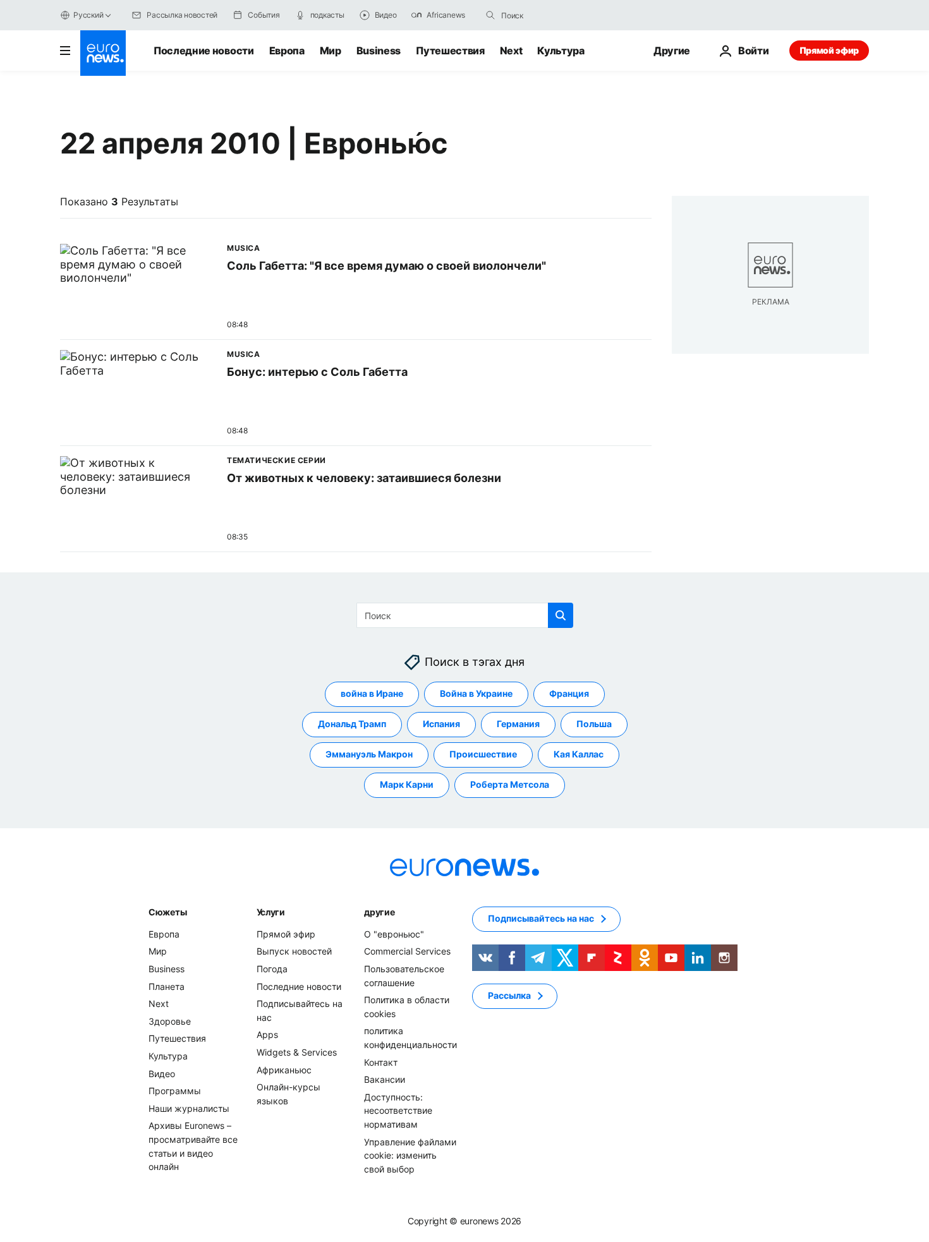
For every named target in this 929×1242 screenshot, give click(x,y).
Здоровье (170, 1021)
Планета (167, 986)
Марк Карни (407, 785)
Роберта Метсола (509, 785)
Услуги (271, 912)
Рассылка (509, 996)
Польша (594, 724)
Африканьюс (284, 1069)
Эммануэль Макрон (369, 754)
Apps (267, 1035)
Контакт (381, 1062)
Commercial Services (407, 951)
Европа (287, 50)
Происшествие (483, 754)
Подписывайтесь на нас (541, 918)
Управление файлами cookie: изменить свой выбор (410, 1155)
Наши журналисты (189, 1108)
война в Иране (372, 694)
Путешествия (450, 50)
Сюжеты (167, 912)
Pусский (88, 15)
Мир (330, 50)
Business (378, 50)
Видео (162, 1073)
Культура (560, 50)
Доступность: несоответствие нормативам (398, 1111)
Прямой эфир (829, 50)
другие (379, 912)
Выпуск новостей (294, 951)
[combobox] (554, 15)
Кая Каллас (579, 754)
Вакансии (384, 1079)
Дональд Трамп (352, 724)
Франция (569, 694)
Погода (272, 968)
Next (511, 50)
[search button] (490, 15)
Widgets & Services (297, 1052)
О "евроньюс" (394, 934)
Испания (441, 724)
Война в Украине (476, 694)
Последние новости (204, 50)
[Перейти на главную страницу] (103, 53)
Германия (518, 724)
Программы (175, 1090)
